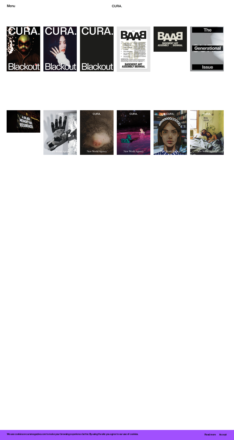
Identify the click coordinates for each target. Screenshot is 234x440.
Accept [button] (223, 435)
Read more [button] (210, 435)
